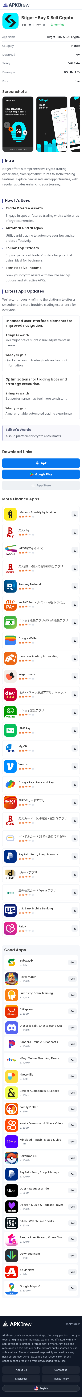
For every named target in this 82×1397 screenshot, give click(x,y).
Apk (44, 463)
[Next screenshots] (75, 125)
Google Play (43, 474)
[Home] (16, 5)
